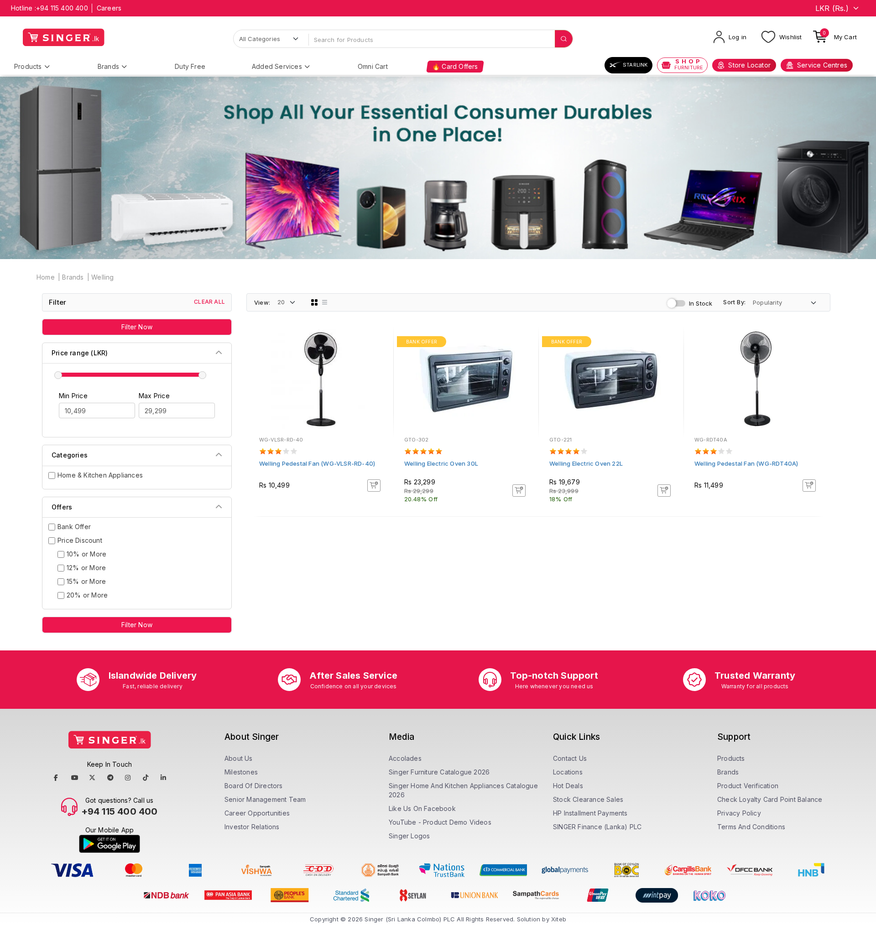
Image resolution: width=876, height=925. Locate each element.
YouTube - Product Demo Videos (440, 822)
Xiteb (558, 919)
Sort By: (734, 302)
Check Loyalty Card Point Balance (769, 799)
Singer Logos (409, 836)
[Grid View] (314, 302)
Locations (568, 772)
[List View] (324, 302)
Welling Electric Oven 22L (586, 463)
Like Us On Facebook (422, 808)
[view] (380, 368)
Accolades (405, 758)
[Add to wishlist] (380, 343)
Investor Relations (252, 827)
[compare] (380, 355)
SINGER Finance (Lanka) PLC (597, 827)
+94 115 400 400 (62, 8)
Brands (108, 66)
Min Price (73, 396)
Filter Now (136, 327)
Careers (109, 8)
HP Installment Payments (590, 813)
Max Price (154, 396)
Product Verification (747, 786)
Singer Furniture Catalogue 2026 (439, 772)
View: (262, 302)
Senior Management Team (265, 799)
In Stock (701, 303)
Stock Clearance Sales (588, 799)
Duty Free (190, 66)
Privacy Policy (739, 813)
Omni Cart (373, 66)
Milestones (241, 772)
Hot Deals (568, 786)
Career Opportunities (257, 813)
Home (45, 277)
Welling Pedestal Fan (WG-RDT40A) (746, 463)
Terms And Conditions (751, 827)
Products (28, 66)
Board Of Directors (253, 786)
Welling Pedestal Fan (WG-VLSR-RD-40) (317, 463)
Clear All (209, 302)
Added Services (277, 66)
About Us (238, 758)
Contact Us (570, 758)
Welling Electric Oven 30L (441, 463)
